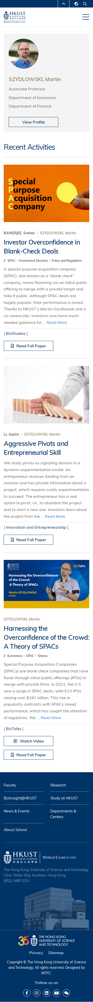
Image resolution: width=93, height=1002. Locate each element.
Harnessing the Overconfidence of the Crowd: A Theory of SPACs (46, 637)
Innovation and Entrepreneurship (36, 527)
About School (15, 829)
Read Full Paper (31, 345)
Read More (57, 322)
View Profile (33, 122)
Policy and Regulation (67, 260)
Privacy (36, 952)
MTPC (46, 973)
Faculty (10, 785)
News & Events (16, 811)
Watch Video (32, 741)
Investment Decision (34, 260)
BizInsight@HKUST (20, 798)
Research (58, 785)
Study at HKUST (64, 798)
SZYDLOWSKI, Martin (58, 233)
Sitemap (56, 952)
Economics (15, 656)
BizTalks (13, 728)
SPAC (11, 260)
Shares (43, 656)
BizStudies (16, 333)
